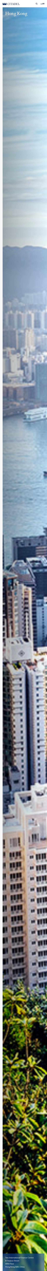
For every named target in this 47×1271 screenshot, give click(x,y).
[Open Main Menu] (42, 3)
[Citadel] (11, 4)
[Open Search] (36, 3)
